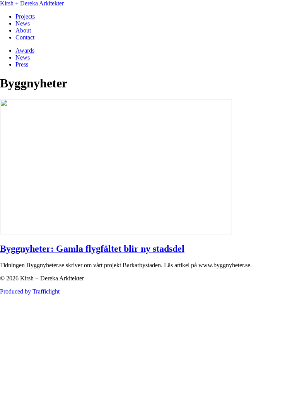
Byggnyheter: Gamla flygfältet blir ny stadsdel (92, 249)
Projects (25, 16)
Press (21, 64)
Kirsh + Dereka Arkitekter (32, 3)
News (22, 23)
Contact (24, 37)
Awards (24, 50)
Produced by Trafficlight (30, 291)
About (23, 30)
